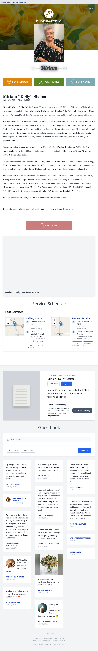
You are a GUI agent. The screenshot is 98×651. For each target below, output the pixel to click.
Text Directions (31, 346)
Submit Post (84, 450)
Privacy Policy (42, 640)
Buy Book (66, 384)
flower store (68, 208)
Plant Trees (42, 346)
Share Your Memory (82, 410)
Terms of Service (55, 640)
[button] (14, 323)
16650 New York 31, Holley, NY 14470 (38, 340)
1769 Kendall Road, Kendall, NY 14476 (84, 337)
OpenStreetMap (51, 644)
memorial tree (32, 208)
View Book (53, 384)
